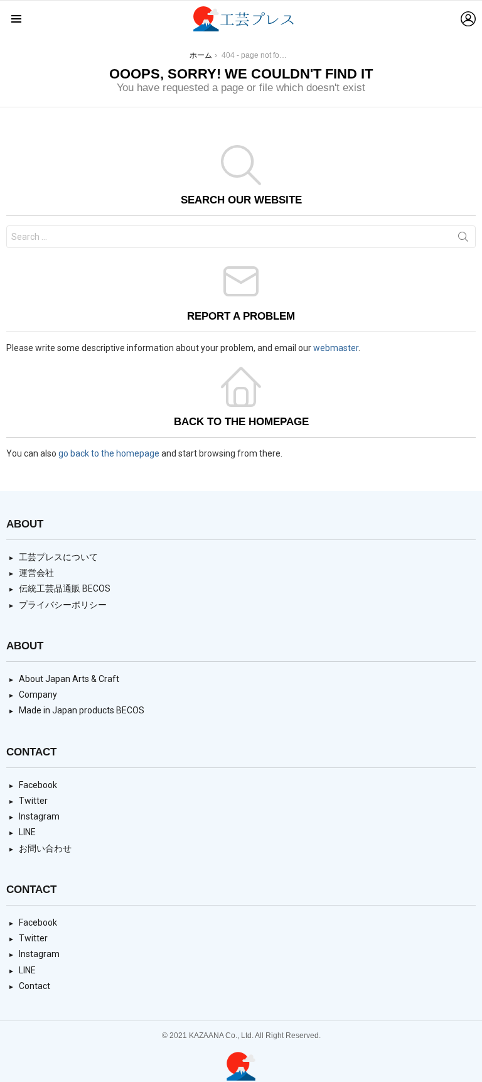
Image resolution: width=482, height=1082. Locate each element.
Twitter (33, 801)
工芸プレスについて (58, 557)
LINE (27, 832)
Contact (34, 986)
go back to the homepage (108, 453)
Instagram (39, 816)
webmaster (335, 348)
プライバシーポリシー (63, 605)
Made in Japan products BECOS (81, 710)
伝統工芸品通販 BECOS (64, 588)
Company (38, 695)
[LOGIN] (468, 18)
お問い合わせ (45, 848)
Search (463, 239)
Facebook (38, 785)
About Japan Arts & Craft (69, 679)
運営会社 (36, 573)
